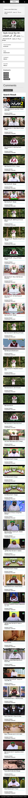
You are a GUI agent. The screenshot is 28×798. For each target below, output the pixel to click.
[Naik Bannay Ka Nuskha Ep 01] (14, 344)
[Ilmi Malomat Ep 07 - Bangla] (14, 488)
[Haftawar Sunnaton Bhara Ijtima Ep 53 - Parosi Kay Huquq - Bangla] (14, 653)
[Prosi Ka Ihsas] (14, 635)
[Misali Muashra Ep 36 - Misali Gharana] (14, 579)
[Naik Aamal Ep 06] (14, 398)
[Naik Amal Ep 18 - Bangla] (14, 177)
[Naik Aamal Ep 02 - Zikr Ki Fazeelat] (14, 381)
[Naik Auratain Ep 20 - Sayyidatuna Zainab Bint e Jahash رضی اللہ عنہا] (14, 745)
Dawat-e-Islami (7, 9)
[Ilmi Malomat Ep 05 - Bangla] (14, 562)
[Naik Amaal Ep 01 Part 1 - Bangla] (14, 159)
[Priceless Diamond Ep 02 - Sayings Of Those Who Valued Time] (14, 672)
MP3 (5, 77)
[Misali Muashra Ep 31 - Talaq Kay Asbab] (14, 691)
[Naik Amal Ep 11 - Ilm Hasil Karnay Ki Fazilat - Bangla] (14, 289)
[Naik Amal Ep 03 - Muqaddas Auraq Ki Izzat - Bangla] (14, 232)
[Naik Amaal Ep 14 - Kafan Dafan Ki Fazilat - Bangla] (14, 121)
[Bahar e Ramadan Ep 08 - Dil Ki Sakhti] (14, 727)
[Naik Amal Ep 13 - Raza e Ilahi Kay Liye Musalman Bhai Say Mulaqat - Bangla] (14, 270)
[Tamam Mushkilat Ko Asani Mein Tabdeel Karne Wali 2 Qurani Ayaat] (14, 102)
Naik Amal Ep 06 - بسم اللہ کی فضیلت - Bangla (13, 13)
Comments (8, 90)
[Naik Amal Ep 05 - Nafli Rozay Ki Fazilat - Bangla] (14, 213)
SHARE (6, 79)
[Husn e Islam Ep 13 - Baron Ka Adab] (14, 709)
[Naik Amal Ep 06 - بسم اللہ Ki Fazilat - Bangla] (14, 251)
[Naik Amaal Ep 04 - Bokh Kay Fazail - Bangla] (14, 140)
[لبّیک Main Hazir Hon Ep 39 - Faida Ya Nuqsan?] (14, 616)
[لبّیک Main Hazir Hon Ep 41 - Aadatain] (14, 544)
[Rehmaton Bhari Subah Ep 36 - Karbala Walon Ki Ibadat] (14, 525)
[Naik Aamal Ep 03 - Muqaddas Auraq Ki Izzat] (14, 362)
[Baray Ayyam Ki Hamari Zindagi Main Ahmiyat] (14, 506)
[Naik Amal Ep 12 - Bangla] (14, 308)
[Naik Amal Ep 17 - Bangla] (14, 195)
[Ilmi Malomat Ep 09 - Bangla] (14, 452)
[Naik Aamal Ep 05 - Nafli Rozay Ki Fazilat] (14, 326)
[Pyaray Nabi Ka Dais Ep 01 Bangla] (14, 764)
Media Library (14, 9)
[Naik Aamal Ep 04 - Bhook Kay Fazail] (14, 416)
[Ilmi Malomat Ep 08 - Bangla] (14, 470)
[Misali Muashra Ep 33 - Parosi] (14, 782)
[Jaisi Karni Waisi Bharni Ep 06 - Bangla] (14, 434)
